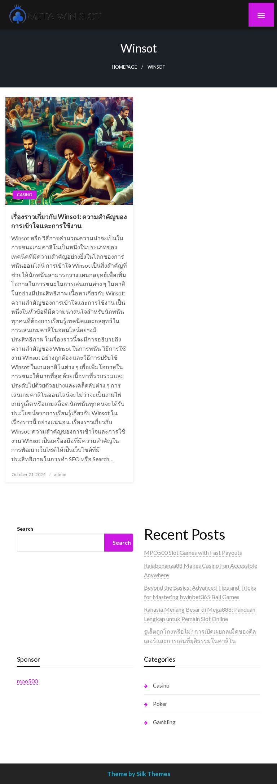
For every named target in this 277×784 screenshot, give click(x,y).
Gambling (164, 722)
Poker (160, 704)
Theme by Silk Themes (138, 774)
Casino (24, 194)
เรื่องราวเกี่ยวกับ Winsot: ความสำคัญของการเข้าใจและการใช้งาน (69, 221)
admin (60, 474)
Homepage (124, 67)
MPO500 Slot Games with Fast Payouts (193, 552)
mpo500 (27, 680)
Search (25, 529)
